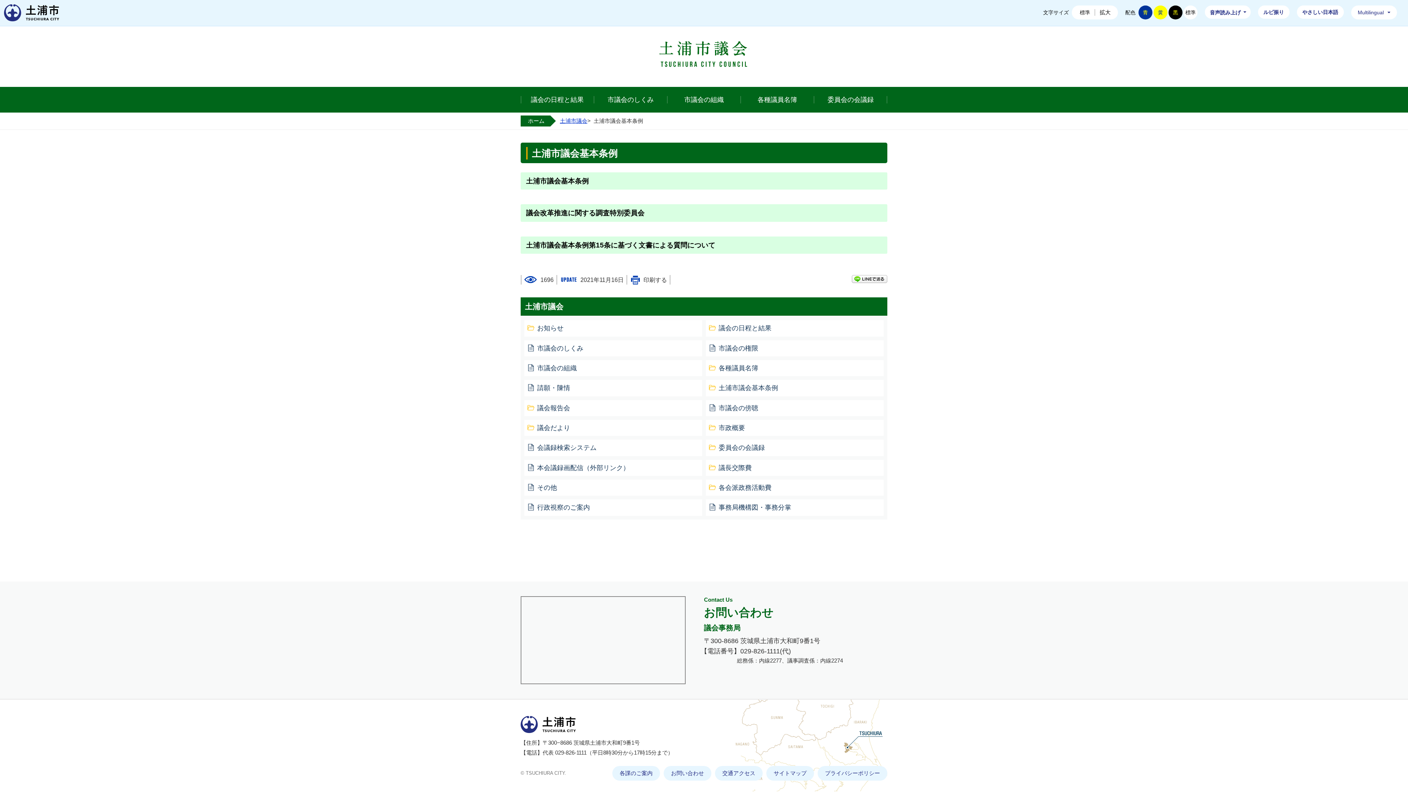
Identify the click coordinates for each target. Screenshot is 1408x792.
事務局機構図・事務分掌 (755, 507)
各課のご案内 (636, 773)
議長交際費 (735, 468)
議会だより (553, 428)
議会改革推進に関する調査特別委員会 (585, 213)
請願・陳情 (553, 388)
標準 (1085, 12)
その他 (547, 487)
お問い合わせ (687, 773)
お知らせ (550, 328)
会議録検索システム (567, 447)
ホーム (536, 121)
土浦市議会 (573, 121)
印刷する (655, 279)
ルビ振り (1274, 12)
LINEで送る (869, 279)
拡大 (1105, 12)
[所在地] (603, 640)
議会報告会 (553, 408)
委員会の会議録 (851, 99)
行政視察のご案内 (563, 507)
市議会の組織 (704, 99)
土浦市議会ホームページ (704, 55)
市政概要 (732, 428)
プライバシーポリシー (852, 773)
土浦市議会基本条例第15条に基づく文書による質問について (620, 245)
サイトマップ (790, 773)
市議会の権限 (738, 348)
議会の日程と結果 (557, 99)
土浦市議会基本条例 (557, 181)
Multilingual (1371, 12)
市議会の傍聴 (738, 408)
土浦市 (31, 13)
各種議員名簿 (777, 99)
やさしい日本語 (1320, 12)
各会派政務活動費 (745, 487)
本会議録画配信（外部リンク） (583, 468)
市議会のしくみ (631, 99)
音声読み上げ (1225, 12)
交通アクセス (738, 773)
